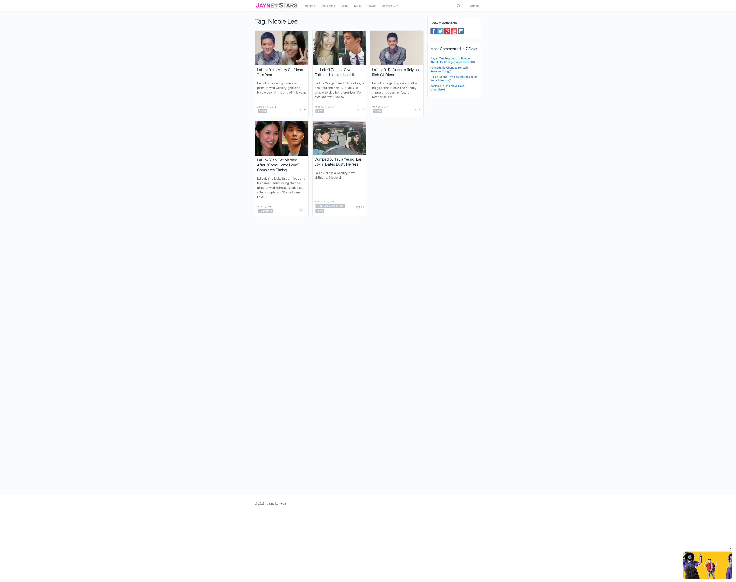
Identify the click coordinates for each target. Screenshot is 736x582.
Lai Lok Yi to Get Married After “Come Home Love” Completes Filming (278, 165)
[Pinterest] (447, 31)
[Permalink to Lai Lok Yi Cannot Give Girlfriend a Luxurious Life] (339, 48)
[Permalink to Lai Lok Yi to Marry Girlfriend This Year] (281, 48)
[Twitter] (440, 31)
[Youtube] (454, 31)
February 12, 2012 (325, 201)
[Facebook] (433, 31)
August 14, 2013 (324, 106)
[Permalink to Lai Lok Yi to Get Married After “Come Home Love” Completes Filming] (281, 138)
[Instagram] (461, 31)
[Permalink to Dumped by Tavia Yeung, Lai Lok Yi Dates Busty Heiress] (339, 138)
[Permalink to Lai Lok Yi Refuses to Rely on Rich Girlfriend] (396, 48)
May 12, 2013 (265, 206)
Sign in (474, 5)
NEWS (262, 110)
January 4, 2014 (266, 106)
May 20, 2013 (380, 106)
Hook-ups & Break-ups (330, 205)
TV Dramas (265, 210)
